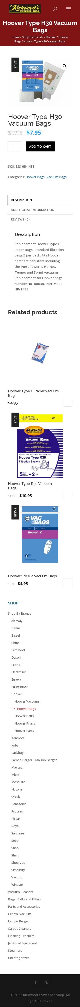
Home (16, 37)
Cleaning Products (21, 936)
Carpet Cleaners (19, 928)
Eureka (16, 679)
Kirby (14, 745)
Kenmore (18, 738)
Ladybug (17, 753)
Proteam (17, 811)
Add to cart (40, 146)
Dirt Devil (18, 650)
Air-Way (16, 621)
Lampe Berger (18, 921)
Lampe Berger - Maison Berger (34, 760)
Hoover (51, 37)
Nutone (16, 789)
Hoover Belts (24, 716)
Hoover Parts (24, 731)
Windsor (17, 884)
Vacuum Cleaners (20, 892)
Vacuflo (16, 877)
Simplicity (18, 870)
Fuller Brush (19, 687)
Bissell (15, 635)
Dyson (16, 657)
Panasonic (18, 804)
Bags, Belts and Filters (24, 899)
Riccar (15, 818)
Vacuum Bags (56, 177)
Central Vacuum (19, 914)
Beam (15, 628)
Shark (15, 848)
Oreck (15, 796)
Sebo (15, 840)
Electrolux (18, 672)
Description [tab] (21, 200)
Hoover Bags (35, 177)
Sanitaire (17, 833)
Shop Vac (18, 862)
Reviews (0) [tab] (20, 219)
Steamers (15, 950)
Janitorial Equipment (22, 943)
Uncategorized (19, 958)
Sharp (15, 855)
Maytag (17, 767)
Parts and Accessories (24, 906)
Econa (15, 665)
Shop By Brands (33, 37)
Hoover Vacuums (27, 701)
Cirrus (15, 643)
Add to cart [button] (67, 402)
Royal (15, 826)
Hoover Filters (25, 723)
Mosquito (18, 782)
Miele (15, 775)
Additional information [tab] (32, 209)
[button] (65, 66)
